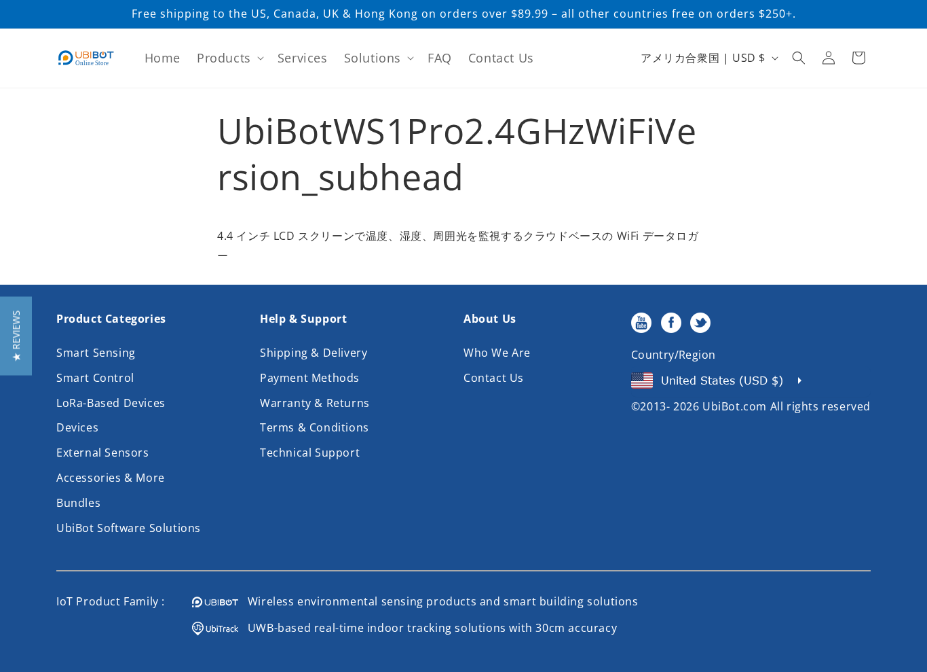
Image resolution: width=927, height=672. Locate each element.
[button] (229, 58)
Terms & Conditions (314, 427)
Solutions (372, 58)
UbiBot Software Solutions (128, 527)
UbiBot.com (734, 406)
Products (224, 58)
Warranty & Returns (315, 402)
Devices (77, 427)
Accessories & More (110, 477)
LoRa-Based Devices (111, 402)
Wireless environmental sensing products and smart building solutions (438, 601)
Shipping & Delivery (313, 352)
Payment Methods (310, 377)
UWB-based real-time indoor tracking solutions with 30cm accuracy (427, 627)
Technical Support (310, 452)
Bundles (78, 502)
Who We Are (497, 352)
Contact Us (493, 377)
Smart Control (95, 377)
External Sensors (102, 452)
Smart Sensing (96, 352)
